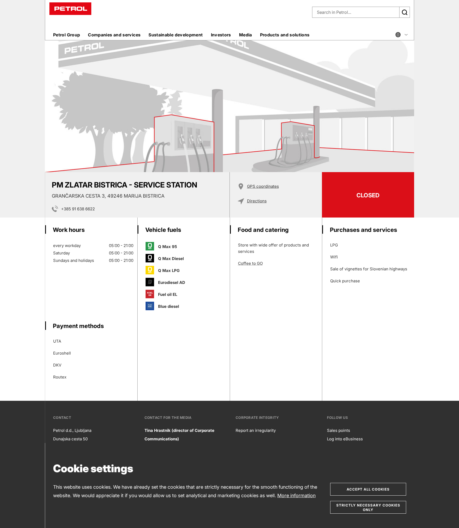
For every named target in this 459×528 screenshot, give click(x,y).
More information (296, 495)
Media (245, 34)
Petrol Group (66, 34)
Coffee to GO (250, 263)
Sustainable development (175, 34)
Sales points (338, 430)
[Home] (70, 8)
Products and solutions (285, 34)
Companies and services (114, 34)
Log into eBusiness (345, 438)
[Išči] (404, 12)
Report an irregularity (256, 430)
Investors (221, 34)
